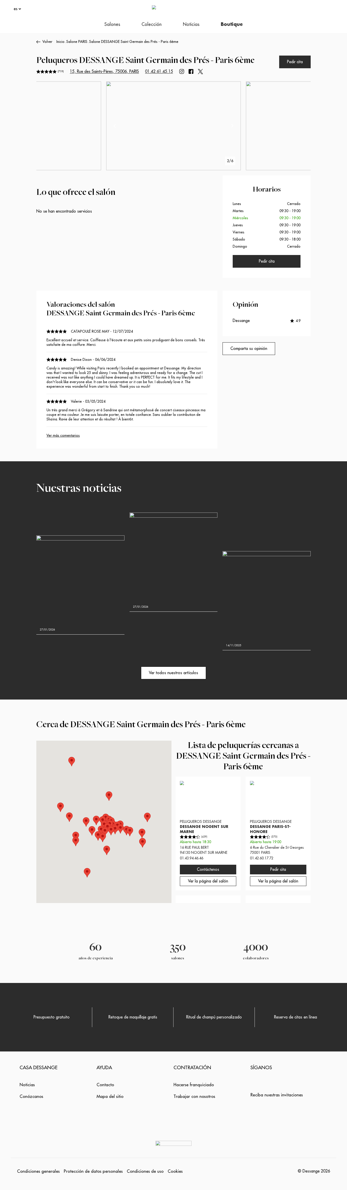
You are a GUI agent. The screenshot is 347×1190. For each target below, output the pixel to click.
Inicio (60, 41)
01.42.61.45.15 (159, 72)
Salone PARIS (76, 41)
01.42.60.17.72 (261, 858)
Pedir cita (295, 62)
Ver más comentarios (63, 435)
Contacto (105, 1085)
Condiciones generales (38, 1171)
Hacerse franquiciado (194, 1085)
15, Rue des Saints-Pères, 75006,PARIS (104, 72)
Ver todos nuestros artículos (173, 673)
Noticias (27, 1085)
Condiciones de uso (145, 1171)
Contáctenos (208, 870)
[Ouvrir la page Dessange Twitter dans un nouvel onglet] (200, 71)
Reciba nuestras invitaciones (276, 1095)
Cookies (175, 1171)
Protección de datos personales (93, 1171)
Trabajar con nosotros (194, 1096)
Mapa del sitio (110, 1096)
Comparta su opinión (248, 349)
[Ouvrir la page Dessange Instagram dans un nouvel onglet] (181, 71)
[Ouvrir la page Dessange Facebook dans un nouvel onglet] (191, 71)
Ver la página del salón (208, 881)
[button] (142, 833)
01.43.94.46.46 (191, 858)
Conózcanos (31, 1096)
